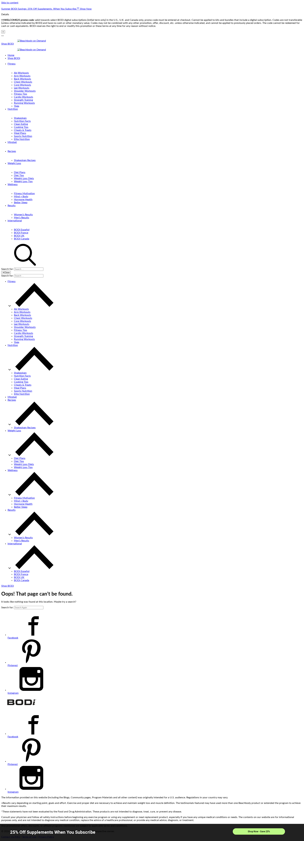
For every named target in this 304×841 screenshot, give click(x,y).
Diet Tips (19, 175)
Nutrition (13, 109)
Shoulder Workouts (25, 91)
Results (12, 205)
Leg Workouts (21, 88)
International (15, 220)
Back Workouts (22, 79)
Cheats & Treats (22, 130)
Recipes (12, 151)
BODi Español (21, 229)
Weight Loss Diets (24, 178)
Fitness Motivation (24, 193)
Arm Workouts (22, 76)
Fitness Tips (20, 94)
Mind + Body (21, 196)
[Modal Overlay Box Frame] (152, 832)
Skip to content (9, 2)
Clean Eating (21, 124)
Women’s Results (23, 214)
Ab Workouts (21, 73)
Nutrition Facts (22, 121)
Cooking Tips (21, 127)
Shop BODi (7, 44)
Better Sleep (20, 202)
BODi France (21, 232)
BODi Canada (21, 238)
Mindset (12, 142)
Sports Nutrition (23, 136)
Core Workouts (22, 85)
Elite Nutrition (22, 139)
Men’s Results (21, 217)
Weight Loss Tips (23, 181)
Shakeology (20, 118)
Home (11, 55)
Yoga (16, 106)
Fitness (12, 64)
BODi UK (19, 235)
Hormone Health (23, 199)
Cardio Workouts (23, 97)
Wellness (13, 184)
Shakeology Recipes (25, 160)
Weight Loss (14, 163)
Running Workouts (24, 103)
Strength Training (23, 100)
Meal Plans (20, 133)
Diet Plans (19, 172)
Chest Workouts (23, 82)
